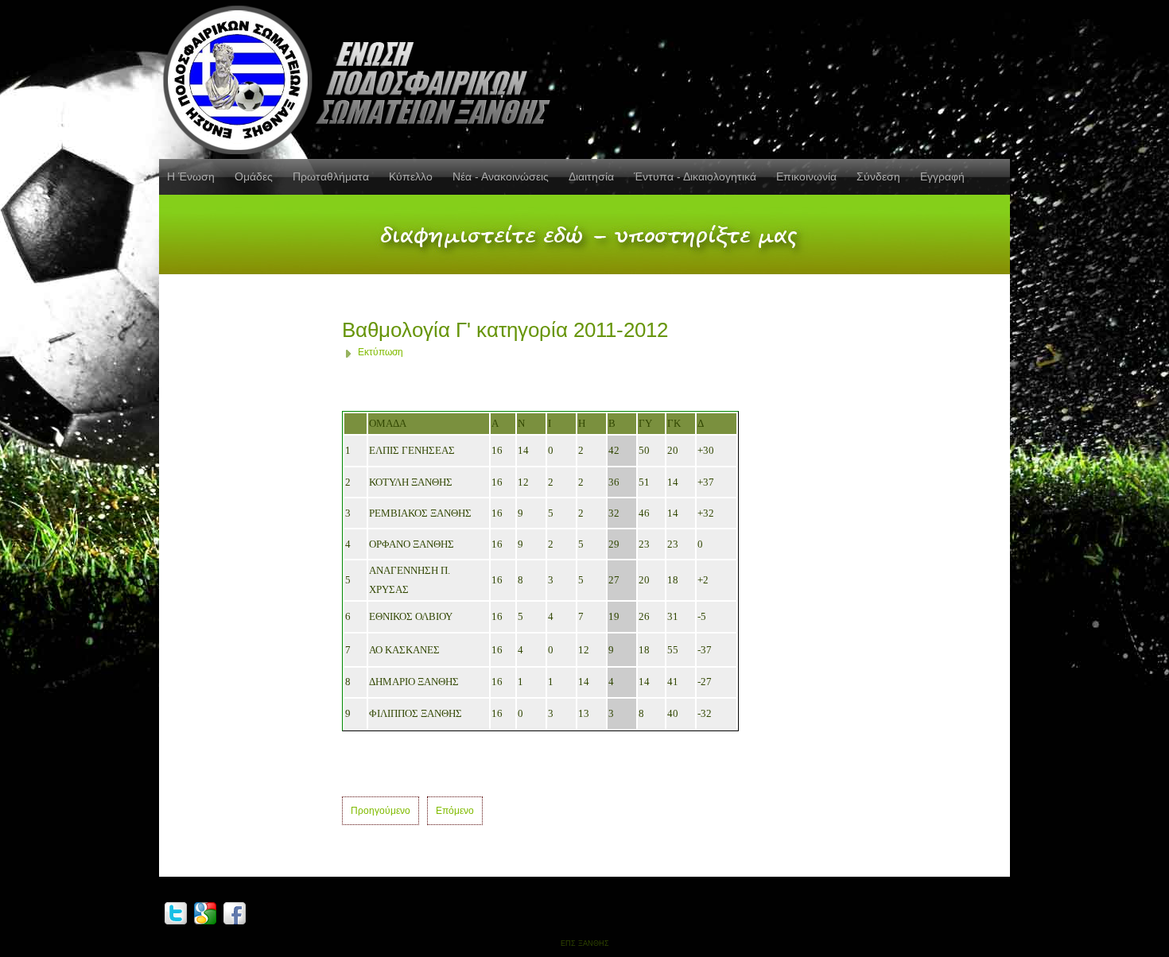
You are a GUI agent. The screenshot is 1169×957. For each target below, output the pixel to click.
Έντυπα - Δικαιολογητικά (695, 176)
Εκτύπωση (380, 352)
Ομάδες (254, 176)
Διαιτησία (591, 176)
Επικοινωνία (806, 176)
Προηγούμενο (380, 810)
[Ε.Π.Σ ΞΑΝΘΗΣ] (362, 77)
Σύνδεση (878, 176)
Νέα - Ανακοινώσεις (500, 176)
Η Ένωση (191, 176)
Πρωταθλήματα (331, 176)
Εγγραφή (942, 176)
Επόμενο (455, 810)
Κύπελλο (411, 176)
